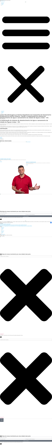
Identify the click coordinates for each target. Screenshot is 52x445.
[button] (26, 58)
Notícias (2, 3)
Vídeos (2, 4)
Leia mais (1, 161)
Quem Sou (2, 2)
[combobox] (26, 256)
